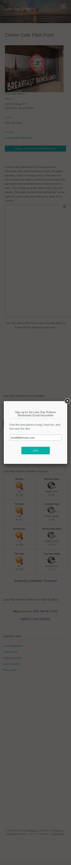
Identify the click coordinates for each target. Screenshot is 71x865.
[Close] (67, 401)
